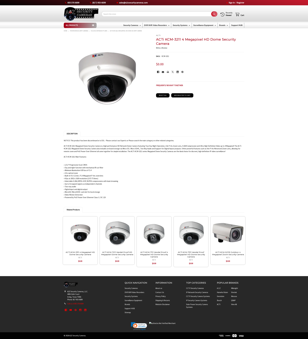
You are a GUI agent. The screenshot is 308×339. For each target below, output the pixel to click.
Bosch (219, 300)
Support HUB (237, 25)
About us (158, 288)
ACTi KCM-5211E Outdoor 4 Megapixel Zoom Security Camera (228, 253)
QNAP (233, 300)
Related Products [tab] (73, 210)
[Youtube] (71, 310)
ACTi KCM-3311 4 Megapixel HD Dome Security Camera (80, 253)
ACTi (218, 304)
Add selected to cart (182, 95)
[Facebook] (158, 72)
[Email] (163, 72)
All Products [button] (72, 25)
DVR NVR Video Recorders (155, 25)
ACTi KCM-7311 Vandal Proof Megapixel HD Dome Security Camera (191, 254)
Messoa (234, 296)
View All (234, 304)
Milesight (234, 288)
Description (72, 134)
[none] (108, 78)
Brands (222, 25)
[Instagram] (80, 310)
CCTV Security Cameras (195, 288)
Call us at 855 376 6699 (75, 303)
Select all (163, 95)
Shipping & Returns (162, 300)
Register (240, 2)
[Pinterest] (182, 72)
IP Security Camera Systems (196, 300)
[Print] (168, 72)
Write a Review (161, 48)
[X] (173, 72)
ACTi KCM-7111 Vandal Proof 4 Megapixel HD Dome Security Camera (154, 254)
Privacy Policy (160, 296)
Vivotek (234, 292)
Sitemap (128, 312)
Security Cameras (131, 25)
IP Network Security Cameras (197, 292)
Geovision (220, 296)
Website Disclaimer (162, 304)
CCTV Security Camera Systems (198, 296)
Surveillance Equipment (203, 25)
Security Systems (180, 25)
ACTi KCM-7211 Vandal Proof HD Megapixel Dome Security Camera (117, 253)
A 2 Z (219, 288)
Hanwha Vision (222, 292)
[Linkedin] (178, 72)
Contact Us (159, 292)
